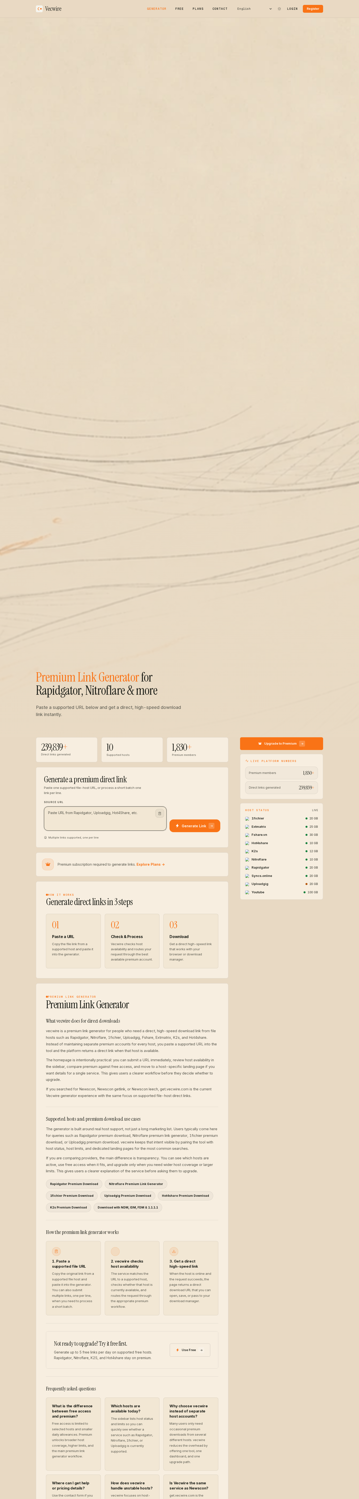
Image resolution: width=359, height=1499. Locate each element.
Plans (198, 9)
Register (313, 9)
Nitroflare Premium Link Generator (136, 1184)
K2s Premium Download (68, 1207)
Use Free (189, 1350)
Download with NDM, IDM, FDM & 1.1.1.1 (128, 1207)
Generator (157, 9)
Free (179, 9)
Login (292, 9)
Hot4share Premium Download (185, 1195)
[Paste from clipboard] (159, 813)
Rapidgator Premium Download (74, 1184)
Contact (220, 9)
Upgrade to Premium (280, 744)
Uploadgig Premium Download (127, 1195)
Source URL (53, 802)
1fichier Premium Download (72, 1195)
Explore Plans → (151, 864)
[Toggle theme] (279, 9)
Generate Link (194, 826)
